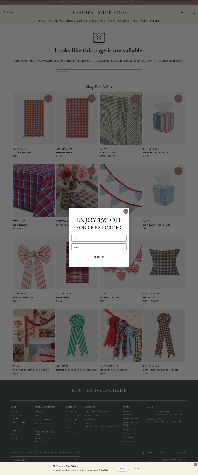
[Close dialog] (126, 211)
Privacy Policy (104, 470)
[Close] (195, 464)
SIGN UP (99, 257)
